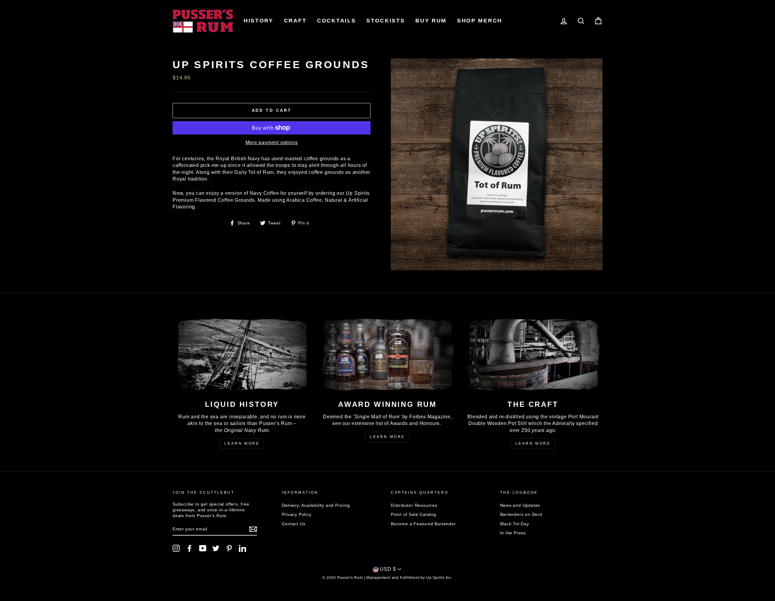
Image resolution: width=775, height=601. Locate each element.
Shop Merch (479, 21)
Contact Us (293, 524)
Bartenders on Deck (521, 514)
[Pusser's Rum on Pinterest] (229, 548)
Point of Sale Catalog (413, 514)
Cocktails (336, 21)
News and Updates (520, 505)
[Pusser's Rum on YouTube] (202, 548)
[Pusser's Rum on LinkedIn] (242, 548)
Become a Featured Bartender (423, 524)
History (258, 21)
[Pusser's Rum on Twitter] (215, 548)
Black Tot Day (514, 524)
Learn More (241, 443)
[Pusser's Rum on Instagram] (176, 548)
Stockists (385, 21)
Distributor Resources (414, 505)
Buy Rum (431, 21)
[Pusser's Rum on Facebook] (189, 548)
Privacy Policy (297, 514)
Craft (295, 21)
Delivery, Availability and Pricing (316, 505)
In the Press (513, 533)
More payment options (272, 142)
